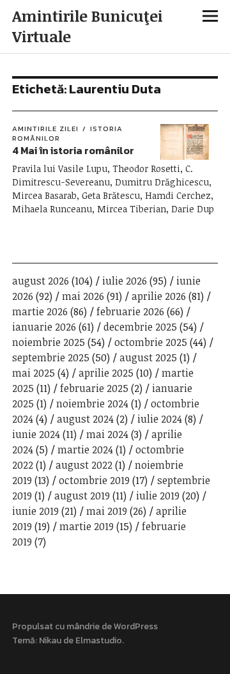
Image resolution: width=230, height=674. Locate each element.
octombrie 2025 (150, 342)
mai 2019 (106, 511)
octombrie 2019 (94, 480)
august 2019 (82, 496)
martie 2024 (85, 450)
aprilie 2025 (106, 373)
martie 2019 (86, 526)
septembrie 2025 (50, 357)
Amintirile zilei (45, 128)
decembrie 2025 (140, 327)
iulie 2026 (124, 281)
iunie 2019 (35, 511)
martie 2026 (40, 311)
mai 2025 (33, 373)
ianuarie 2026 (44, 327)
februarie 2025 (94, 388)
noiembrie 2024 (92, 403)
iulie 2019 (158, 496)
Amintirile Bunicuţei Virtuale (87, 26)
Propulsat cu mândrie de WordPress (85, 626)
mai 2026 (83, 296)
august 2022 (84, 465)
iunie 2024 (36, 434)
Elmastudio (98, 640)
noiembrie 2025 (48, 342)
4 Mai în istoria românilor (73, 150)
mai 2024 (107, 434)
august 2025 (148, 357)
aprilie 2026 (159, 296)
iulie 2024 (159, 419)
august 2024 (85, 419)
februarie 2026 (130, 311)
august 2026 (40, 281)
